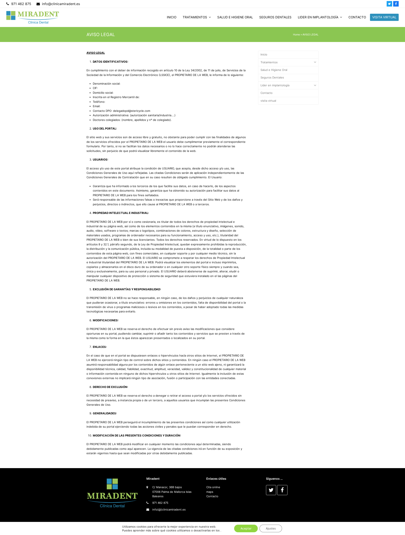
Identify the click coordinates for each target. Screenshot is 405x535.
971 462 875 (160, 502)
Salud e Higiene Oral (274, 70)
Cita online (213, 487)
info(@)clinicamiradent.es (169, 509)
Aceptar (245, 528)
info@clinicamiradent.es (61, 4)
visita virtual (268, 100)
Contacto (267, 93)
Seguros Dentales (272, 77)
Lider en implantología (275, 85)
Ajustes (271, 528)
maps (209, 491)
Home (296, 34)
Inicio (264, 54)
